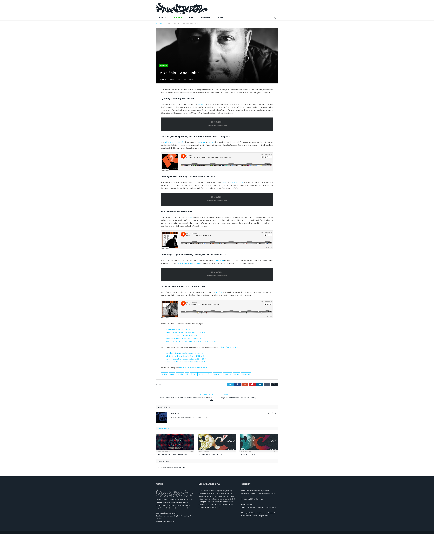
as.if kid (164, 374)
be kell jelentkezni (180, 467)
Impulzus (178, 18)
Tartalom (163, 18)
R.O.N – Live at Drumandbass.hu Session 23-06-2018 (185, 356)
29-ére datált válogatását (189, 263)
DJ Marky (201, 104)
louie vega (218, 374)
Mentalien (165, 79)
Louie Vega (219, 260)
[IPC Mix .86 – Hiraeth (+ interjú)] (217, 443)
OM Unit (202, 142)
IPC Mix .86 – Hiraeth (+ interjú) (210, 454)
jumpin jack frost (205, 374)
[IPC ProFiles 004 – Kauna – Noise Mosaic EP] (175, 443)
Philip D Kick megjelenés (174, 142)
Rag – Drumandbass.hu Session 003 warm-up (238, 397)
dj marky (180, 374)
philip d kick (246, 374)
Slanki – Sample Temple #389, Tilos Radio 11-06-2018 (185, 332)
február (199, 368)
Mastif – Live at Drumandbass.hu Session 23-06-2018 (185, 362)
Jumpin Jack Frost (236, 182)
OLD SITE (219, 18)
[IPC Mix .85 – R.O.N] (259, 443)
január (205, 368)
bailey (172, 374)
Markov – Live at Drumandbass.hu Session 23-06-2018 (186, 359)
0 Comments (190, 79)
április (187, 368)
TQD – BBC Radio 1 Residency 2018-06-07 (181, 335)
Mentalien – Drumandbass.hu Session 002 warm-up (184, 353)
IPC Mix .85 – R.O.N (248, 454)
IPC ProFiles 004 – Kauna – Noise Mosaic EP (174, 454)
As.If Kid (219, 292)
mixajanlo (227, 374)
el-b (187, 374)
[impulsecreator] (182, 8)
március (193, 368)
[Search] (275, 17)
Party (191, 18)
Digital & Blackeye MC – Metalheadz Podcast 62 (183, 338)
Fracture (212, 142)
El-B (191, 217)
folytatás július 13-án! (229, 347)
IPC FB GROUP (206, 18)
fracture (194, 374)
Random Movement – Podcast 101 (178, 329)
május (181, 368)
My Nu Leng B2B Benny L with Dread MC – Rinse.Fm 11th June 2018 (191, 341)
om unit (236, 374)
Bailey (224, 182)
